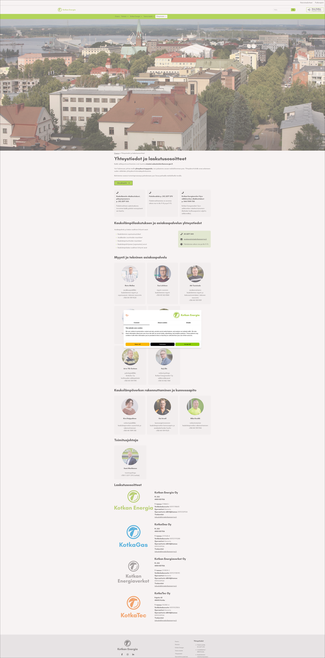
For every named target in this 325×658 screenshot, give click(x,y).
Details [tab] (188, 322)
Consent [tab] (136, 322)
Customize (162, 344)
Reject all (137, 344)
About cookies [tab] (162, 322)
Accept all (187, 344)
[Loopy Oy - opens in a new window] (127, 315)
